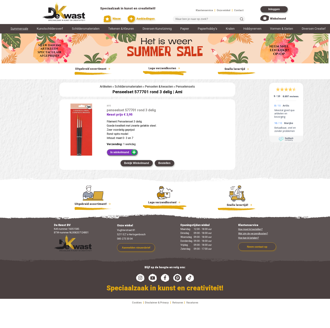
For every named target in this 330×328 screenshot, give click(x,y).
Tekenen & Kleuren (121, 28)
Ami (178, 92)
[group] (81, 137)
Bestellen (164, 163)
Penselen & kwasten (159, 86)
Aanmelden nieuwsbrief (136, 247)
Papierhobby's (207, 28)
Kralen (230, 28)
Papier (184, 28)
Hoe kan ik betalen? (248, 238)
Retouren (177, 302)
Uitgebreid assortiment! (91, 204)
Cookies (137, 302)
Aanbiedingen (145, 19)
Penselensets (185, 86)
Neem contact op (257, 246)
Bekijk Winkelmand (136, 163)
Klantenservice (204, 10)
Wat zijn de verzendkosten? (253, 233)
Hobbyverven (252, 28)
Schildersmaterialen (86, 28)
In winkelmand (119, 152)
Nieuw (116, 19)
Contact (239, 10)
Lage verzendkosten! (162, 202)
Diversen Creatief (314, 28)
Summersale (19, 28)
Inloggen (274, 9)
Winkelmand (278, 19)
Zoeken (241, 19)
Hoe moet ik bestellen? (250, 229)
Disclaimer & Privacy (157, 302)
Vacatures (192, 302)
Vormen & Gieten (281, 28)
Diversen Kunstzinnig (157, 28)
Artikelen (106, 86)
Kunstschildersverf (50, 28)
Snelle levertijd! (235, 205)
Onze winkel (223, 10)
